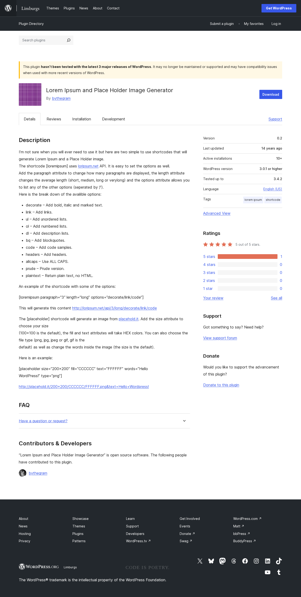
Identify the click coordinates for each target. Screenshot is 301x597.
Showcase (80, 519)
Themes (78, 526)
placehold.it (129, 318)
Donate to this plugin (221, 385)
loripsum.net (88, 166)
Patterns (79, 541)
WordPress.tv (138, 541)
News (23, 526)
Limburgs (70, 567)
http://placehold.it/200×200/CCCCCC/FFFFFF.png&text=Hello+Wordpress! (84, 386)
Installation (81, 119)
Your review (213, 298)
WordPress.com (247, 519)
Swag (186, 541)
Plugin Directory (31, 24)
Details (30, 119)
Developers (135, 534)
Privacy (24, 541)
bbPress (241, 534)
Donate (187, 534)
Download (270, 94)
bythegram (61, 98)
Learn (130, 519)
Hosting (25, 534)
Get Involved (190, 519)
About (23, 519)
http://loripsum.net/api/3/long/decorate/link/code (114, 308)
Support (275, 119)
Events (185, 526)
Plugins (77, 534)
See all (276, 298)
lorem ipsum (253, 200)
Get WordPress (279, 8)
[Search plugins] (68, 40)
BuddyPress (244, 541)
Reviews (54, 119)
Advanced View (216, 213)
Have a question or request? (43, 421)
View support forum (220, 338)
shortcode (273, 200)
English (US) (272, 189)
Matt (238, 526)
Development (113, 119)
